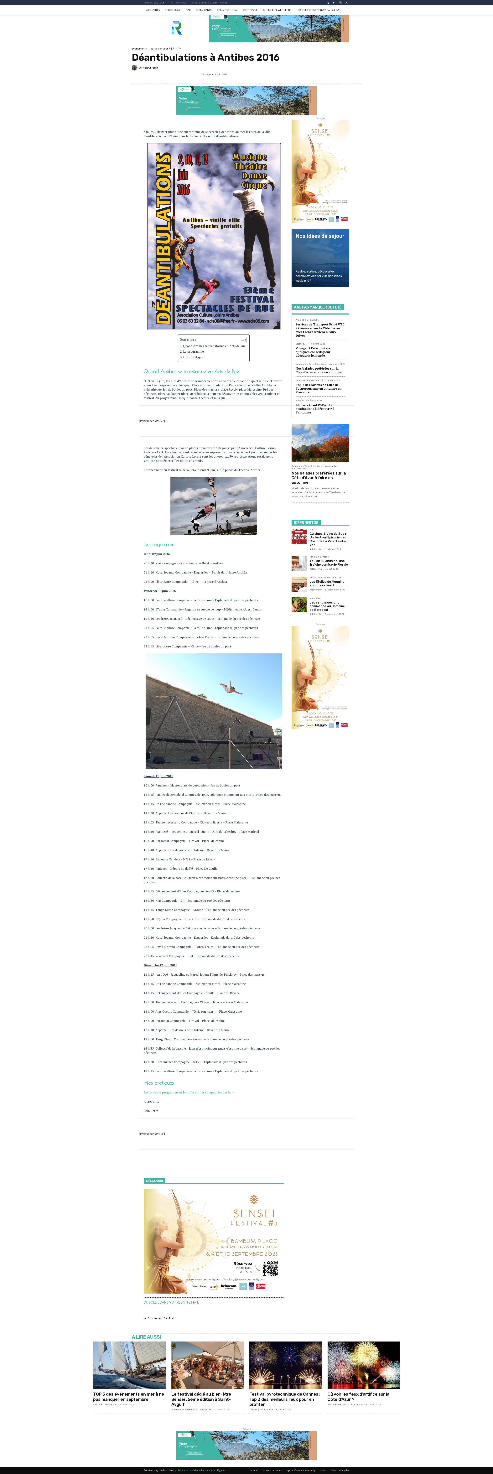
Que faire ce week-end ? (277, 9)
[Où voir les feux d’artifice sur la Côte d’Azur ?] (364, 1365)
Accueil (254, 1470)
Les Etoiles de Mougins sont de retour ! (327, 583)
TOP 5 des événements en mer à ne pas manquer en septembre (128, 1397)
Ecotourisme (173, 9)
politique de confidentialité (190, 1470)
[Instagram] (340, 2)
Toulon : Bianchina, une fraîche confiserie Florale (329, 562)
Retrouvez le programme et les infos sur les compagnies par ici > (189, 1092)
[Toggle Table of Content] (241, 340)
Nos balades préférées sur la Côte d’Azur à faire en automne (319, 370)
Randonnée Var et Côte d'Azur (311, 364)
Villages (300, 401)
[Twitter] (346, 2)
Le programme (193, 351)
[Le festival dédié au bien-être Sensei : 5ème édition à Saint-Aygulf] (207, 1365)
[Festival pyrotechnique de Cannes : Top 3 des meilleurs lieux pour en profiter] (285, 1365)
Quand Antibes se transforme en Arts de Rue (214, 346)
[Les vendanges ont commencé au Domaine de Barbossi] (299, 604)
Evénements (139, 48)
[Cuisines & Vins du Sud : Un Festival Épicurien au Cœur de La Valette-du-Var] (299, 536)
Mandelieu (315, 598)
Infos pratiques (194, 357)
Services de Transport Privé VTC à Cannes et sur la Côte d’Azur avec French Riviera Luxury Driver (320, 330)
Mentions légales (340, 1470)
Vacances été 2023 (337, 1405)
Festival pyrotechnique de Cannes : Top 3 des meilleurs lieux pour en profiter (284, 1399)
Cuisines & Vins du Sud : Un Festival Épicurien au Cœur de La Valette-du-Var (328, 539)
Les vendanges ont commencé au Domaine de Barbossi (327, 606)
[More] (357, 75)
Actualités (153, 9)
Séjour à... (301, 344)
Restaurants (203, 9)
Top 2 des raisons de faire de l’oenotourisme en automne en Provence (318, 388)
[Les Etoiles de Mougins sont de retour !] (299, 584)
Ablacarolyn (331, 466)
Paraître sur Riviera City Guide (204, 2)
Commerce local (227, 9)
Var (188, 9)
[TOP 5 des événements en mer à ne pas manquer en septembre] (129, 1365)
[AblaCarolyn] (135, 67)
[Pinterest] (339, 75)
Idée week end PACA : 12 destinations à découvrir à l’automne (315, 408)
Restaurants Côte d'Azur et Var (325, 578)
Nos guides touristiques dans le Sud (318, 9)
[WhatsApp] (348, 75)
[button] (328, 2)
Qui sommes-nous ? (179, 2)
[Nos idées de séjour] (320, 258)
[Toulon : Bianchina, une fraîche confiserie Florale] (299, 563)
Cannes (253, 1410)
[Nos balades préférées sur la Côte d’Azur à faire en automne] (320, 443)
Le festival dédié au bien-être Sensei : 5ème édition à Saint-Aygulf (201, 1399)
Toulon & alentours (319, 557)
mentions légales (215, 1470)
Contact (223, 2)
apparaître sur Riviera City (301, 1470)
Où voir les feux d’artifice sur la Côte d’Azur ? (358, 1397)
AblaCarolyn (150, 67)
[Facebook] (334, 2)
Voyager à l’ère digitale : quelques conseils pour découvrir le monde (314, 352)
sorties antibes (160, 48)
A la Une (300, 320)
